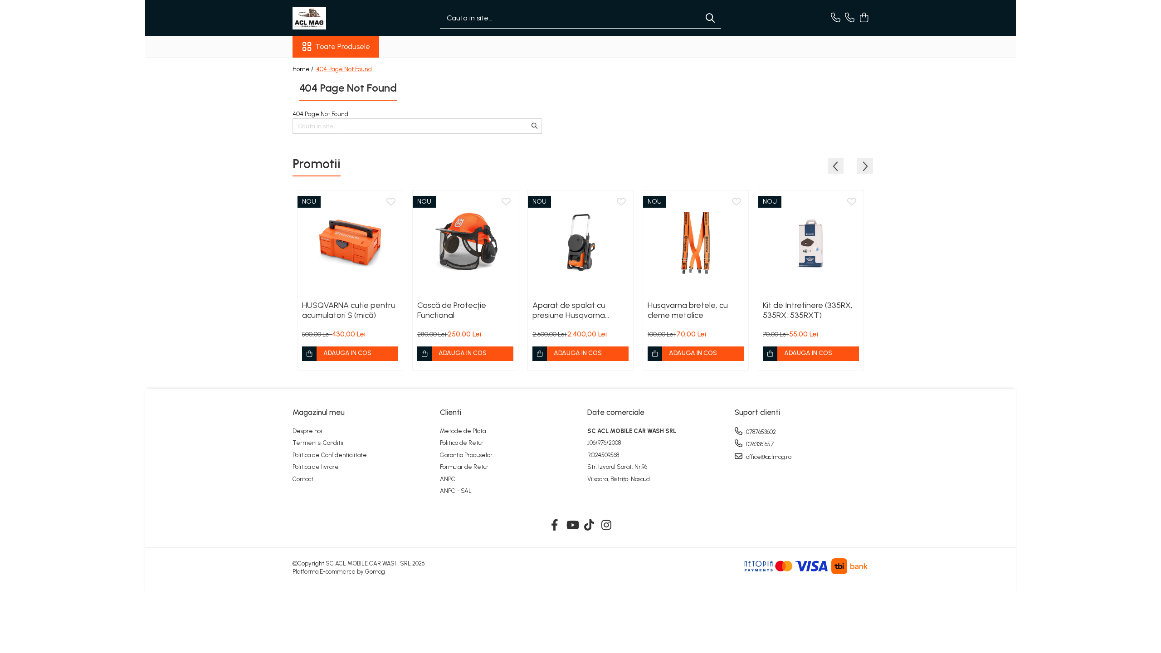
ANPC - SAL (456, 490)
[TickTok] (589, 525)
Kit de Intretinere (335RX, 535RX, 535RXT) (808, 310)
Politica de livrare (316, 466)
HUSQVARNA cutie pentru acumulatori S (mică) (348, 310)
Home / (304, 69)
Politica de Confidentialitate (330, 455)
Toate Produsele (342, 46)
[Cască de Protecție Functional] (465, 243)
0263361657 (759, 444)
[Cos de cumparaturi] (863, 18)
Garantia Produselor (466, 455)
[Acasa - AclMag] (338, 18)
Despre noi (307, 431)
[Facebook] (555, 525)
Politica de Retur (461, 442)
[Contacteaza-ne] (835, 18)
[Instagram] (607, 525)
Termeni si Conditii (318, 442)
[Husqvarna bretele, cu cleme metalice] (696, 243)
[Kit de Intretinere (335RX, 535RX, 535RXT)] (811, 243)
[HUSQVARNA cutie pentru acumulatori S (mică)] (350, 243)
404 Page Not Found (344, 69)
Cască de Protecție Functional (451, 310)
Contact (303, 479)
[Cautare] (710, 18)
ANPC (447, 479)
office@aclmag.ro (768, 456)
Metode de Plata (463, 431)
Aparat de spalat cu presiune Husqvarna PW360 (568, 310)
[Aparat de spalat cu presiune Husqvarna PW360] (580, 243)
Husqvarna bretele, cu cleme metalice (688, 310)
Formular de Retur (464, 466)
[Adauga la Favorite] (391, 202)
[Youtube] (572, 525)
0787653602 (760, 432)
